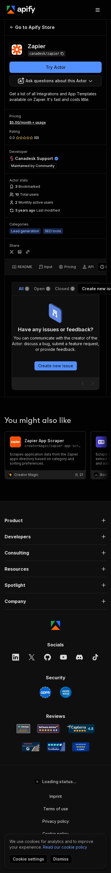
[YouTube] (63, 657)
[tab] (22, 266)
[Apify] (21, 10)
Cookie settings (28, 859)
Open (41, 288)
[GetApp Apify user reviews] (23, 728)
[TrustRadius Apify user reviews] (56, 746)
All (23, 288)
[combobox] (55, 81)
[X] (31, 657)
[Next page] (93, 383)
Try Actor (56, 67)
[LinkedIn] (15, 657)
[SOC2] (66, 692)
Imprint (56, 796)
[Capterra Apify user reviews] (80, 728)
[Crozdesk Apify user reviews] (80, 746)
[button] (55, 520)
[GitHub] (47, 657)
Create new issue (55, 365)
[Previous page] (83, 383)
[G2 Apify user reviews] (31, 746)
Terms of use (55, 808)
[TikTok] (95, 657)
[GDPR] (45, 692)
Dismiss (61, 859)
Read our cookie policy (65, 847)
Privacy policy (55, 821)
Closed (64, 288)
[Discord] (79, 657)
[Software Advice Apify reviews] (48, 728)
